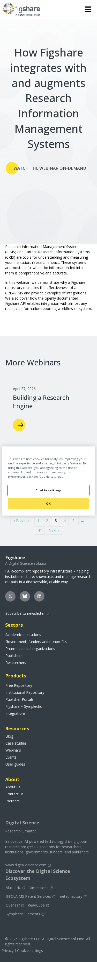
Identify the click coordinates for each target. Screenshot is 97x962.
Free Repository (18, 685)
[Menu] (87, 9)
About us (12, 787)
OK (48, 504)
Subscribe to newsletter (25, 613)
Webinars (13, 750)
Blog (9, 736)
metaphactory (70, 896)
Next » (54, 530)
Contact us (14, 794)
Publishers (14, 655)
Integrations (15, 713)
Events (11, 757)
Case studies (16, 743)
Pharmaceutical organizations (30, 648)
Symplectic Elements (23, 914)
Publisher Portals (19, 699)
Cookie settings (30, 950)
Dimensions (38, 888)
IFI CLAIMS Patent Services (28, 896)
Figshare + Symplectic (23, 706)
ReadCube (36, 905)
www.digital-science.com (26, 864)
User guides (15, 764)
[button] (10, 596)
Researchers (15, 662)
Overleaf (13, 905)
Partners (12, 801)
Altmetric (13, 888)
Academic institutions (23, 634)
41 (40, 530)
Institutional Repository (24, 692)
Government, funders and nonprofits (36, 641)
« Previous (22, 520)
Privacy (7, 950)
